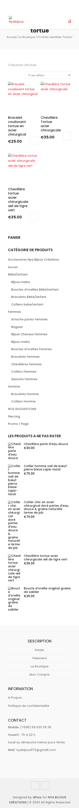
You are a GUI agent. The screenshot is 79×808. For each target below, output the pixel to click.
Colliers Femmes (23, 371)
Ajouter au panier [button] (34, 140)
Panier (39, 650)
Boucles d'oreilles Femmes (31, 349)
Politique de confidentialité (28, 706)
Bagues (17, 327)
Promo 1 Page (18, 424)
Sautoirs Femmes (24, 379)
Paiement (39, 658)
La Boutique (27, 37)
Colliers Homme (23, 401)
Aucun (13, 267)
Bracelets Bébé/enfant (28, 297)
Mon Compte (39, 674)
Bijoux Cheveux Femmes (29, 334)
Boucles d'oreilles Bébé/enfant (35, 289)
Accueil (12, 37)
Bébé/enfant (18, 274)
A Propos (15, 698)
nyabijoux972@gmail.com (36, 750)
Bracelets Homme (25, 394)
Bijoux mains (20, 282)
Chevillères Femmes (26, 364)
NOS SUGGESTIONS (22, 409)
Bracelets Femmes (25, 357)
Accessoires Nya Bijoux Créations (33, 259)
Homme (14, 386)
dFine (37, 797)
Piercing (14, 416)
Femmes (14, 312)
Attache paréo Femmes (29, 319)
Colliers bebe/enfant (27, 304)
